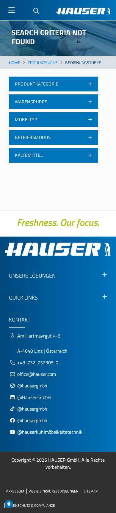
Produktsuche (43, 62)
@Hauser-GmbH (34, 397)
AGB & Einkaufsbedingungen (54, 491)
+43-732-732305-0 (37, 362)
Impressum (14, 491)
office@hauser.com (36, 374)
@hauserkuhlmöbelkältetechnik (50, 432)
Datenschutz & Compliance (31, 505)
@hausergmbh (32, 385)
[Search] (36, 11)
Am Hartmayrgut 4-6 (38, 335)
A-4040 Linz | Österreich (42, 350)
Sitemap (91, 491)
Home (14, 62)
